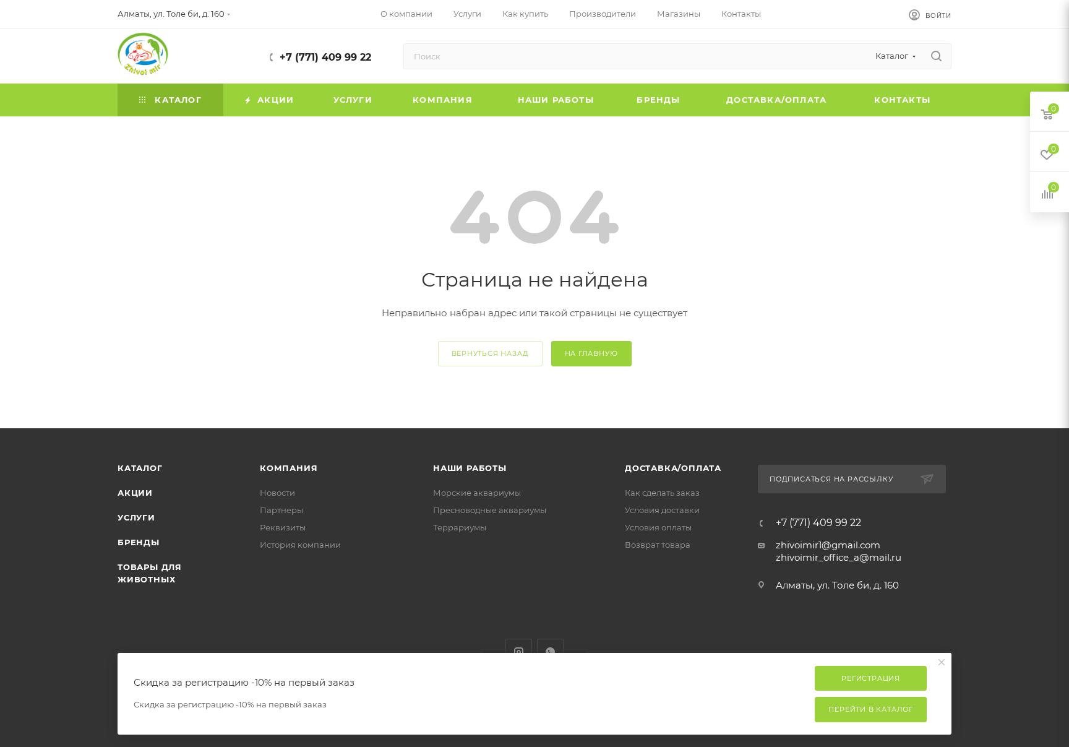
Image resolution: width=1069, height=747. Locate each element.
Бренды (139, 542)
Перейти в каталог (870, 709)
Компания (288, 468)
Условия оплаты (658, 527)
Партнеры (281, 510)
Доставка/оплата (673, 468)
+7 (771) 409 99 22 (325, 57)
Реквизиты (283, 527)
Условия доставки (662, 510)
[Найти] (936, 56)
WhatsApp (550, 652)
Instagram (518, 652)
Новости (277, 493)
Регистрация (870, 678)
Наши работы (470, 468)
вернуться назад (490, 353)
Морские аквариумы (477, 493)
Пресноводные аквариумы (489, 510)
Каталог (140, 468)
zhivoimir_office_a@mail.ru (838, 557)
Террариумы (459, 527)
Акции (135, 493)
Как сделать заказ (662, 493)
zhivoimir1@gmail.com (828, 545)
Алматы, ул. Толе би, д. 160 (837, 585)
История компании (300, 545)
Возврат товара (657, 545)
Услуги (136, 517)
